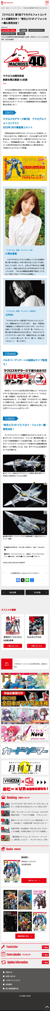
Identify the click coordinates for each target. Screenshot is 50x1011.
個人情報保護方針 (12, 988)
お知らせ (9, 972)
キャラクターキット (8, 34)
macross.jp (15, 408)
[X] (22, 580)
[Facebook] (18, 580)
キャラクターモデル (8, 30)
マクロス (21, 34)
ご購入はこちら (12, 646)
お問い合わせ (10, 976)
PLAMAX (23, 30)
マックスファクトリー (36, 30)
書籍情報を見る (23, 936)
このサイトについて (13, 980)
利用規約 (9, 984)
